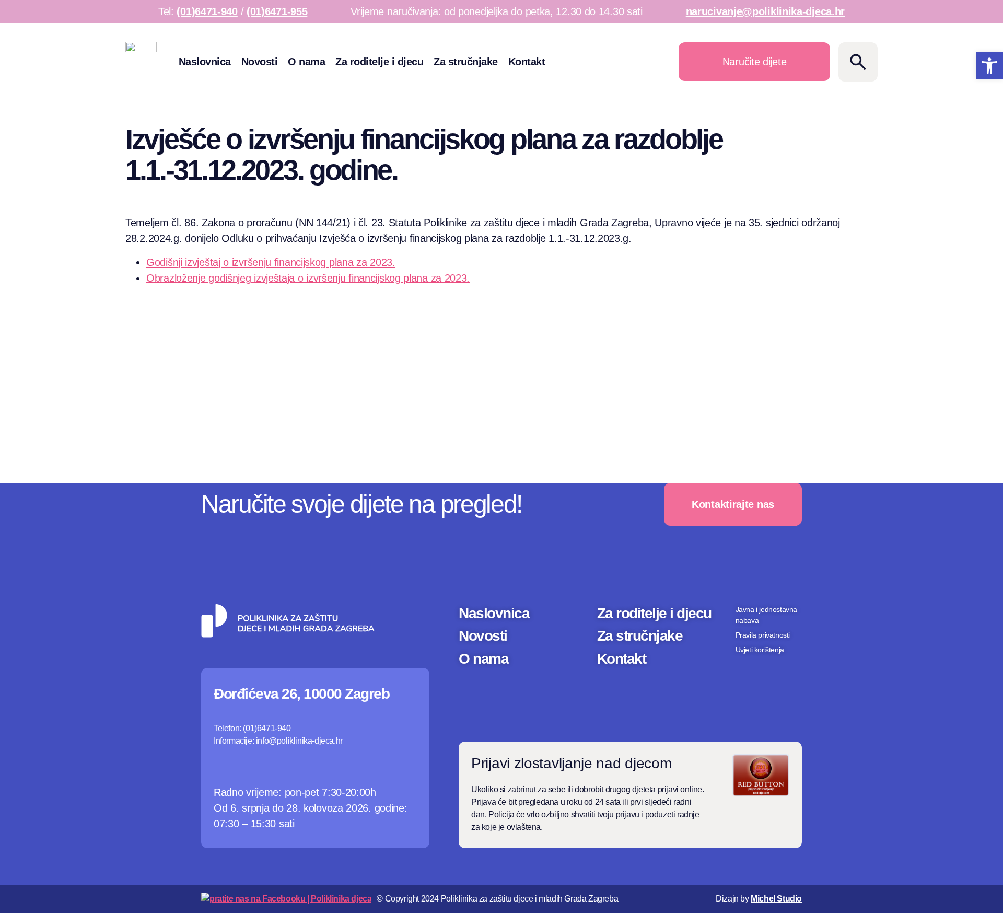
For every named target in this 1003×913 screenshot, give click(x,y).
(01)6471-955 (277, 11)
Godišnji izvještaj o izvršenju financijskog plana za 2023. (270, 262)
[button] (989, 65)
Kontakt (526, 61)
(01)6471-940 (207, 11)
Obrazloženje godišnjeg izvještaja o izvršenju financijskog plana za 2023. (308, 278)
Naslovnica (205, 61)
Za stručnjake (466, 61)
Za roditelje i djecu (379, 61)
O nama (306, 61)
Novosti (259, 61)
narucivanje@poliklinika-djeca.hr (765, 11)
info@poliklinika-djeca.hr (299, 740)
